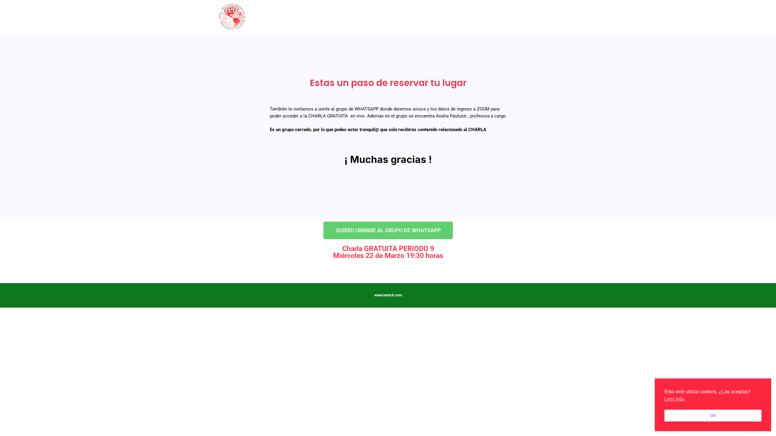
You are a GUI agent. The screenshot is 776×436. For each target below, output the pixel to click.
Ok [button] (713, 415)
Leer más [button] (674, 398)
